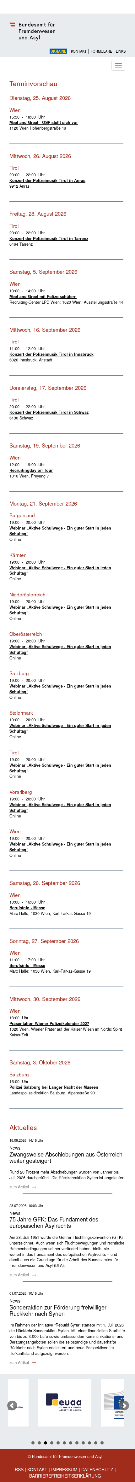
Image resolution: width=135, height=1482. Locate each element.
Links (121, 51)
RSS (19, 1469)
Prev (12, 1406)
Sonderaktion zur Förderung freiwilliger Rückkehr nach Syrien (57, 1310)
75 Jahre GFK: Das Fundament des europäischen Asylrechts (53, 1222)
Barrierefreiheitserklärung (65, 1476)
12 (102, 1442)
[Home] (67, 35)
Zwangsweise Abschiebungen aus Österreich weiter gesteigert (65, 1157)
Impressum (64, 1469)
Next (124, 1406)
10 (89, 1442)
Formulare (101, 51)
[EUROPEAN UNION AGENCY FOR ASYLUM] (49, 1402)
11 (95, 1442)
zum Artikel (19, 1187)
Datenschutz (97, 1469)
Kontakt (79, 51)
